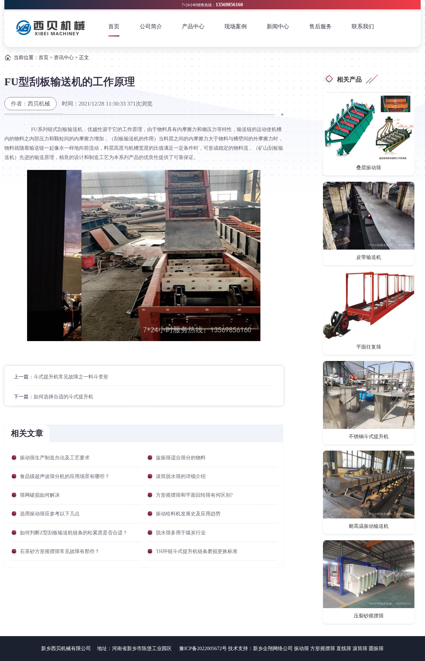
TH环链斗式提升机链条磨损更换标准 (196, 551)
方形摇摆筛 (322, 648)
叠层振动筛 (368, 167)
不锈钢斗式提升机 (369, 436)
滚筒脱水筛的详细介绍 (181, 476)
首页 (113, 26)
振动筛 (301, 648)
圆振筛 (376, 648)
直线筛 (343, 648)
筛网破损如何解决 (40, 495)
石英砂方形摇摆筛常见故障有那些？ (60, 551)
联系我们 (363, 26)
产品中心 (193, 26)
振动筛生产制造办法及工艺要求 (55, 457)
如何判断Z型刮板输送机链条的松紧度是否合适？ (74, 532)
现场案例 (235, 26)
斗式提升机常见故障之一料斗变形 (71, 376)
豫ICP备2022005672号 (203, 648)
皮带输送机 (368, 257)
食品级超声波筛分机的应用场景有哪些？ (65, 476)
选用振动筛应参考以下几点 (50, 513)
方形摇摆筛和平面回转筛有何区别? (194, 495)
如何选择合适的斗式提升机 (63, 396)
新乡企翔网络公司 (273, 648)
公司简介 (151, 26)
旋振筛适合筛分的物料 (181, 457)
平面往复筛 (368, 346)
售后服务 (320, 26)
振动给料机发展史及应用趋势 (188, 513)
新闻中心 (278, 26)
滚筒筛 (360, 648)
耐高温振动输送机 (369, 526)
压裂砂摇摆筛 (369, 615)
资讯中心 (64, 57)
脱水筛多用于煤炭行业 (181, 532)
